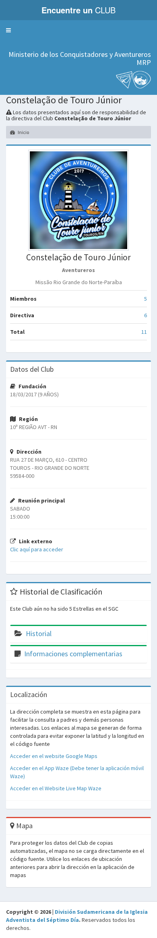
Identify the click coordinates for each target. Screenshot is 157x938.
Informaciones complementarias (73, 653)
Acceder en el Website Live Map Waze (55, 788)
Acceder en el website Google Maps (53, 756)
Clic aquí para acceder (36, 549)
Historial (39, 633)
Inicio (23, 132)
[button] (8, 30)
